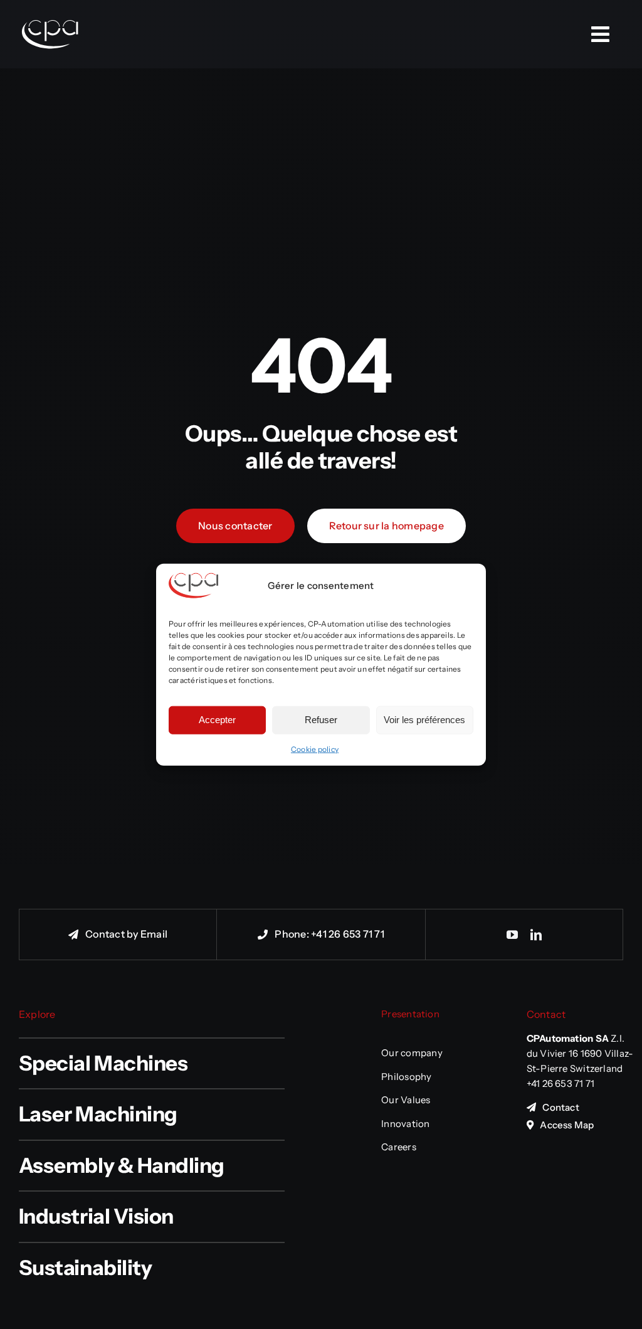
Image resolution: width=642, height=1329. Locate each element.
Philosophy (406, 1077)
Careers (398, 1147)
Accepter (217, 719)
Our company (412, 1053)
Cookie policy (315, 748)
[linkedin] (536, 934)
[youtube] (512, 934)
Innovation (405, 1124)
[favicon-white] (50, 6)
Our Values (405, 1100)
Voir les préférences (424, 719)
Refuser (321, 719)
